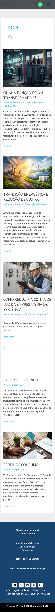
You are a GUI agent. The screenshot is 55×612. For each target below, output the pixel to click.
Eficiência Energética (36, 314)
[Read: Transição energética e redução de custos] (27, 172)
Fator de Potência (20, 380)
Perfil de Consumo (21, 465)
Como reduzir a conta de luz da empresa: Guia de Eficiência (27, 304)
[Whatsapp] (21, 585)
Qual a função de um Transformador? (23, 95)
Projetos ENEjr (10, 385)
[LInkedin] (27, 585)
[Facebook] (14, 585)
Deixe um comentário (13, 103)
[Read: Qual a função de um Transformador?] (27, 68)
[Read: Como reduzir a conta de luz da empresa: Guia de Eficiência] (27, 277)
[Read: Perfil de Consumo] (27, 445)
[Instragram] (33, 585)
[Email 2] (40, 585)
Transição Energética (36, 204)
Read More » (9, 146)
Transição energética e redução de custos (25, 197)
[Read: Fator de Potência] (27, 360)
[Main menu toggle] (49, 4)
